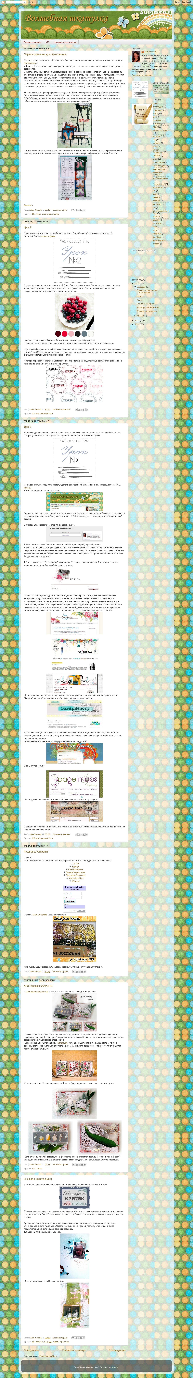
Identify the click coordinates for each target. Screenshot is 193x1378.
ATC (47, 42)
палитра (156, 136)
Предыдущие (117, 1350)
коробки (156, 220)
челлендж (157, 107)
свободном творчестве (37, 992)
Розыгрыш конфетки (36, 851)
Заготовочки (30, 63)
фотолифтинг (159, 240)
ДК (33, 214)
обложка (156, 201)
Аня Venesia (150, 52)
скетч (155, 114)
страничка (46, 214)
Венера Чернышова (75, 872)
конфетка (157, 234)
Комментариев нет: (62, 409)
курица (75, 866)
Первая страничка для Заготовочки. (45, 54)
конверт (156, 197)
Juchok (75, 863)
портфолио (158, 187)
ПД (154, 207)
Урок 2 (27, 227)
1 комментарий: (60, 210)
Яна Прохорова (75, 869)
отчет (155, 159)
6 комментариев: (61, 971)
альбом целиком (160, 178)
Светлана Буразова (75, 875)
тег (154, 190)
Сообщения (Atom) (48, 1356)
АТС (34, 1168)
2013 (137, 320)
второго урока (48, 236)
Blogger (114, 1367)
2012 (137, 324)
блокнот (156, 217)
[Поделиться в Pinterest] (83, 210)
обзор (155, 146)
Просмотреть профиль (142, 75)
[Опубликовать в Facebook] (81, 210)
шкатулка (157, 204)
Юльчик (76, 881)
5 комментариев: (61, 1164)
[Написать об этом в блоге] (75, 210)
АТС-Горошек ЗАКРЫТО (38, 985)
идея (155, 230)
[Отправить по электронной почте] (72, 210)
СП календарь (159, 166)
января (140, 316)
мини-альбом (159, 169)
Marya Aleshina (76, 878)
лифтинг (39, 1342)
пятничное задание (157, 173)
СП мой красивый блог (42, 413)
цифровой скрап (160, 131)
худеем (55, 214)
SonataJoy (62, 1043)
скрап (38, 214)
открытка (157, 120)
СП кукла (157, 223)
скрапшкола (158, 162)
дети (155, 194)
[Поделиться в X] (78, 210)
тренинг (156, 155)
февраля (141, 287)
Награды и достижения (65, 42)
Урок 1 (27, 426)
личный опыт (159, 184)
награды (48, 1342)
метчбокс (157, 237)
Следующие (31, 1350)
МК (154, 140)
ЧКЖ (155, 227)
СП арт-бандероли (158, 151)
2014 (137, 284)
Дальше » (28, 205)
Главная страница (32, 42)
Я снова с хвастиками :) (38, 1178)
